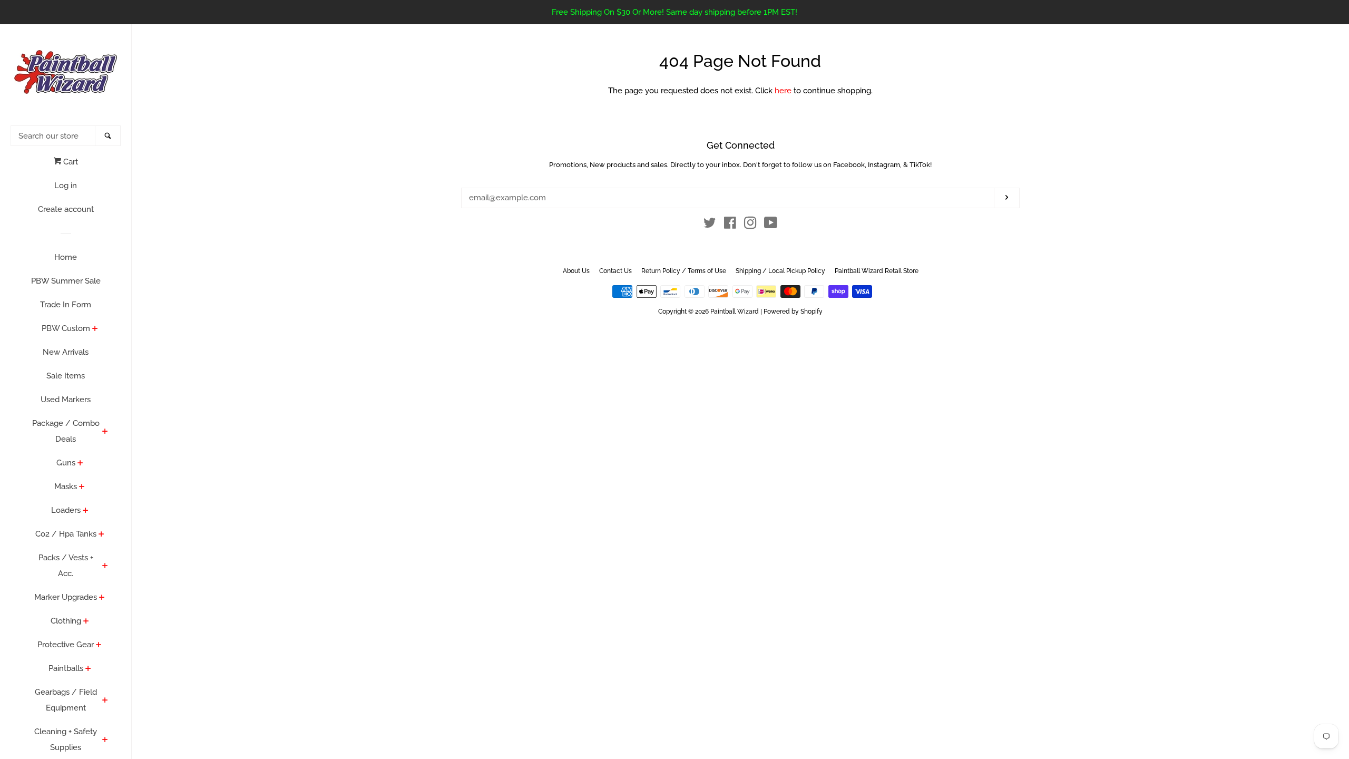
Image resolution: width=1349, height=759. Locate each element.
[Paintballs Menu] (88, 669)
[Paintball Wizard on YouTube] (770, 225)
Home (65, 257)
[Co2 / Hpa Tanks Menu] (101, 535)
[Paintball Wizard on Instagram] (750, 225)
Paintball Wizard (734, 311)
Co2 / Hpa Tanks (65, 534)
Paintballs (65, 668)
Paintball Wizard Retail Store (876, 271)
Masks (65, 486)
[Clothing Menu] (86, 622)
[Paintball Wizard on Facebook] (730, 225)
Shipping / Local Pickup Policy (780, 271)
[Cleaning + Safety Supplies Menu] (105, 740)
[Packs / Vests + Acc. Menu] (105, 566)
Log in (65, 185)
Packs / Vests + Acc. (65, 565)
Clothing (66, 621)
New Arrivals (66, 352)
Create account (66, 209)
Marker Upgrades (65, 597)
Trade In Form (65, 304)
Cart (69, 162)
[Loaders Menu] (86, 511)
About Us (576, 271)
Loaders (66, 510)
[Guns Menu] (80, 464)
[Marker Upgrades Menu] (102, 598)
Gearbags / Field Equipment (66, 700)
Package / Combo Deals (66, 431)
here (783, 90)
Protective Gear (65, 644)
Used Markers (66, 399)
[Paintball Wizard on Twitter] (709, 225)
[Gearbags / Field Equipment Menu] (105, 701)
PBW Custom (66, 328)
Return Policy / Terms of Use (683, 271)
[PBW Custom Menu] (95, 329)
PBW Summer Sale (66, 281)
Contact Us (615, 271)
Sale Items (65, 376)
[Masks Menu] (82, 487)
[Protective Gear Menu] (99, 646)
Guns (65, 463)
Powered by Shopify (793, 311)
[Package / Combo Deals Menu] (105, 432)
